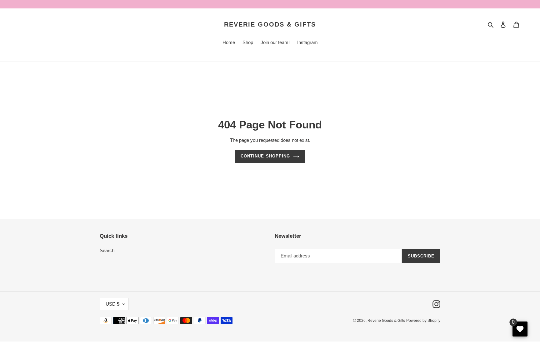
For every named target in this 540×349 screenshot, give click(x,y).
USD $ (112, 304)
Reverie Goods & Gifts (270, 24)
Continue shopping (265, 156)
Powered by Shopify (423, 320)
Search (107, 250)
